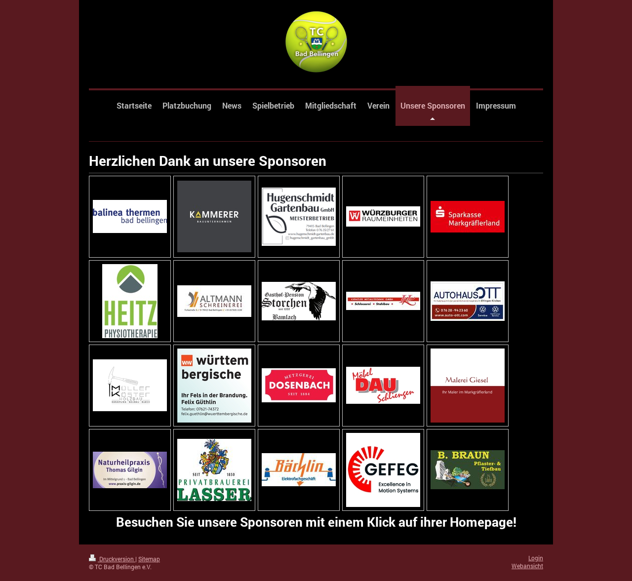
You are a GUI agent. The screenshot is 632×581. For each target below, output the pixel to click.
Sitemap (149, 559)
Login (535, 558)
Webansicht (527, 566)
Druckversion (116, 559)
